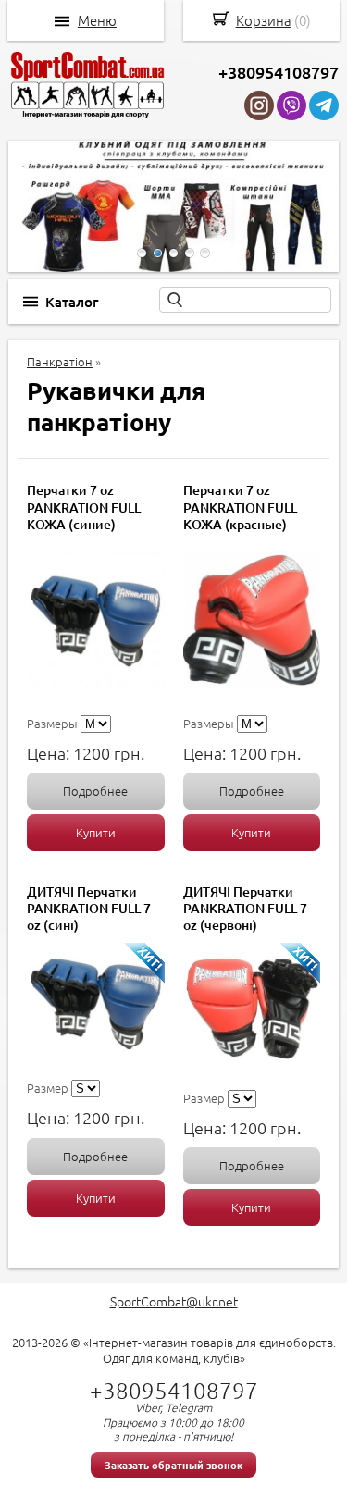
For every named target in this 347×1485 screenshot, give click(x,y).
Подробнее (95, 790)
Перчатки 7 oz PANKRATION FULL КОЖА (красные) (240, 506)
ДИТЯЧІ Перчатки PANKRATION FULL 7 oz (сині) (89, 908)
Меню (97, 20)
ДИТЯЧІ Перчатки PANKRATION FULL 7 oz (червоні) (245, 908)
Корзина (263, 20)
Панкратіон (60, 361)
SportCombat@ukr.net (174, 1301)
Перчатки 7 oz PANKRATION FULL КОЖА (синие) (84, 506)
